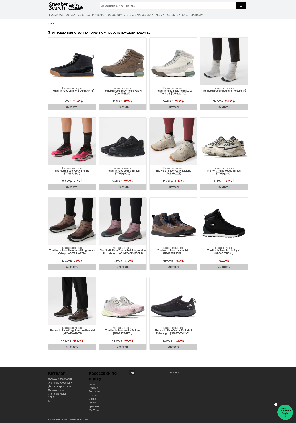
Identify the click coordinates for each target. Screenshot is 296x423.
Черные (93, 387)
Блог (50, 401)
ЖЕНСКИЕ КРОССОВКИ (137, 14)
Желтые (94, 410)
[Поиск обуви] (241, 5)
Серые (92, 398)
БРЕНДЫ (196, 14)
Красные (94, 406)
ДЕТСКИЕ (172, 14)
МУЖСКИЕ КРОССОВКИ (106, 14)
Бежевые (94, 391)
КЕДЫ (159, 14)
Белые (92, 384)
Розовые (94, 402)
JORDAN (71, 14)
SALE (185, 14)
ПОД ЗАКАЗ (56, 14)
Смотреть (72, 107)
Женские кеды (57, 393)
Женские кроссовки (60, 382)
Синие (93, 395)
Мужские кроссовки (60, 379)
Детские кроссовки (59, 386)
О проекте (176, 372)
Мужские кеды (57, 390)
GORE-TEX (84, 14)
